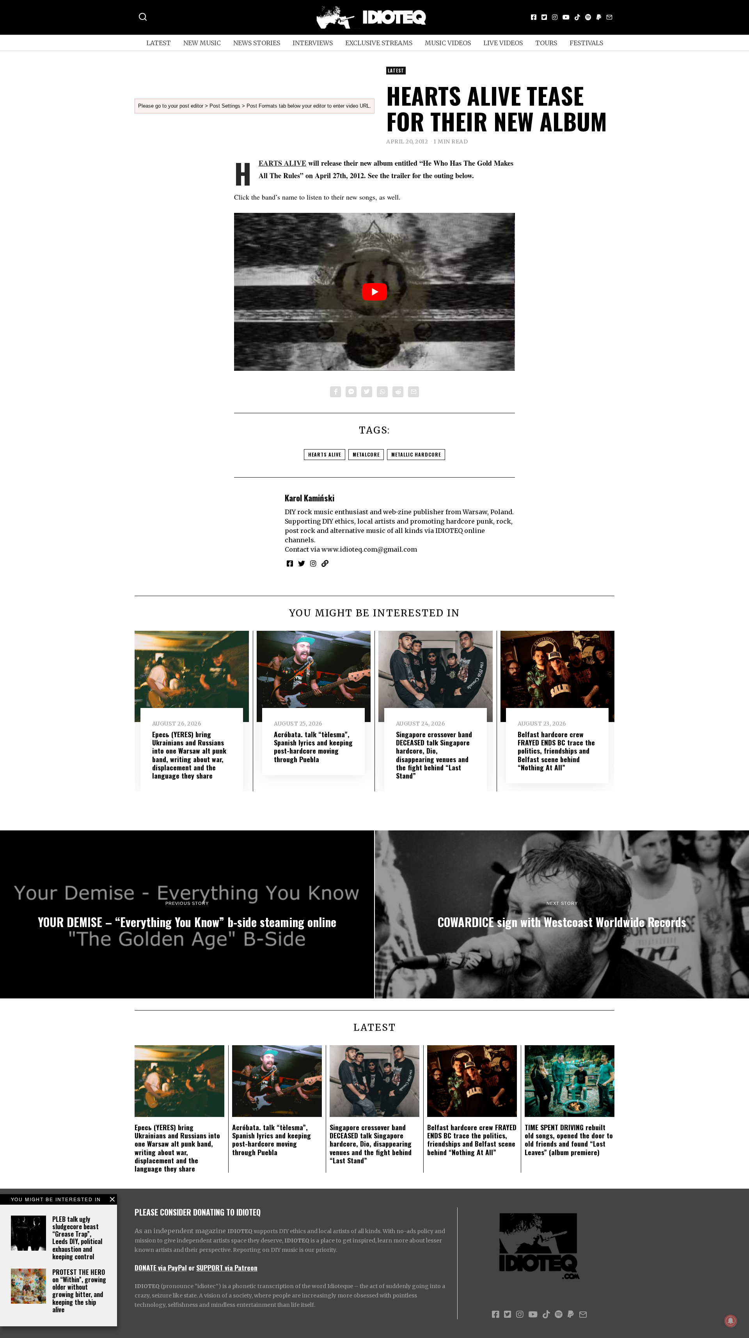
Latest (158, 43)
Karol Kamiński (309, 498)
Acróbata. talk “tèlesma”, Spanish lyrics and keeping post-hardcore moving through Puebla (313, 746)
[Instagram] (554, 17)
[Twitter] (544, 17)
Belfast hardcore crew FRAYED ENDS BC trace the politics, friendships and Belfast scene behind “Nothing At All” (556, 750)
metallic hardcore (416, 454)
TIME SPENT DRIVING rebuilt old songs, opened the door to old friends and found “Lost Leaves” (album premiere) (569, 1139)
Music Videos (448, 43)
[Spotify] (588, 17)
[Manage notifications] (730, 1321)
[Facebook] (533, 17)
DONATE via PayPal (161, 1267)
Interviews (313, 43)
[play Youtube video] (374, 292)
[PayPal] (599, 17)
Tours (546, 43)
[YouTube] (566, 17)
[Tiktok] (577, 17)
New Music (202, 43)
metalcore (366, 454)
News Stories (256, 43)
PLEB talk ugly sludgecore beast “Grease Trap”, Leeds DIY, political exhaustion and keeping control (77, 1237)
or (191, 1267)
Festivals (586, 43)
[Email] (609, 17)
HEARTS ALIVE (282, 163)
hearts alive (324, 454)
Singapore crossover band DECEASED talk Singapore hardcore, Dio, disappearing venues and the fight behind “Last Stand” (434, 754)
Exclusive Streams (378, 43)
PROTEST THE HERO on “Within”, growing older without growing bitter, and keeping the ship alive (79, 1290)
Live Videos (503, 43)
